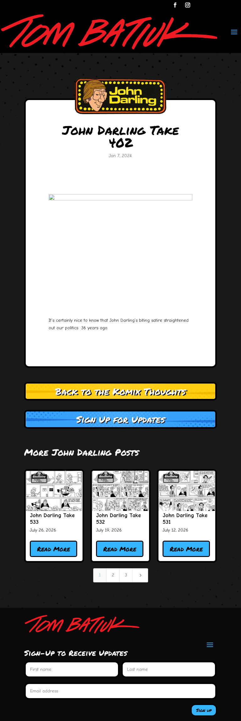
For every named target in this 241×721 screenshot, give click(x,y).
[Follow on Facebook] (175, 5)
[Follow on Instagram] (188, 5)
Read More (53, 548)
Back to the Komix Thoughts (120, 391)
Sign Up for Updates (120, 419)
